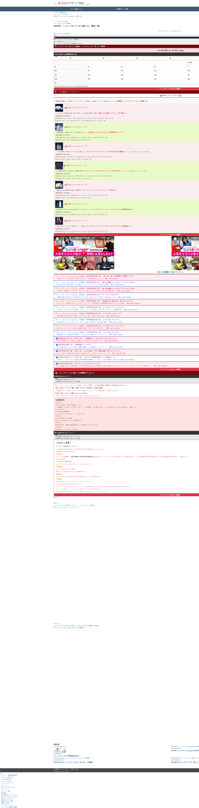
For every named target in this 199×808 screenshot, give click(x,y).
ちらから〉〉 (68, 173)
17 (56, 75)
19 (122, 75)
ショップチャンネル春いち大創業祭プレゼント (69, 43)
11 (89, 71)
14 (189, 71)
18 (89, 75)
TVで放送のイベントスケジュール (65, 41)
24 (56, 79)
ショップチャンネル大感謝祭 (62, 23)
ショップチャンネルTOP (61, 21)
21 (189, 75)
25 (89, 79)
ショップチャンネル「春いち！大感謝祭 (67, 39)
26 (122, 79)
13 (155, 71)
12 (122, 71)
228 (190, 62)
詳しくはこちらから (111, 278)
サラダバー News (76, 3)
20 (155, 75)
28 (189, 79)
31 (56, 83)
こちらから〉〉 (67, 116)
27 (155, 79)
